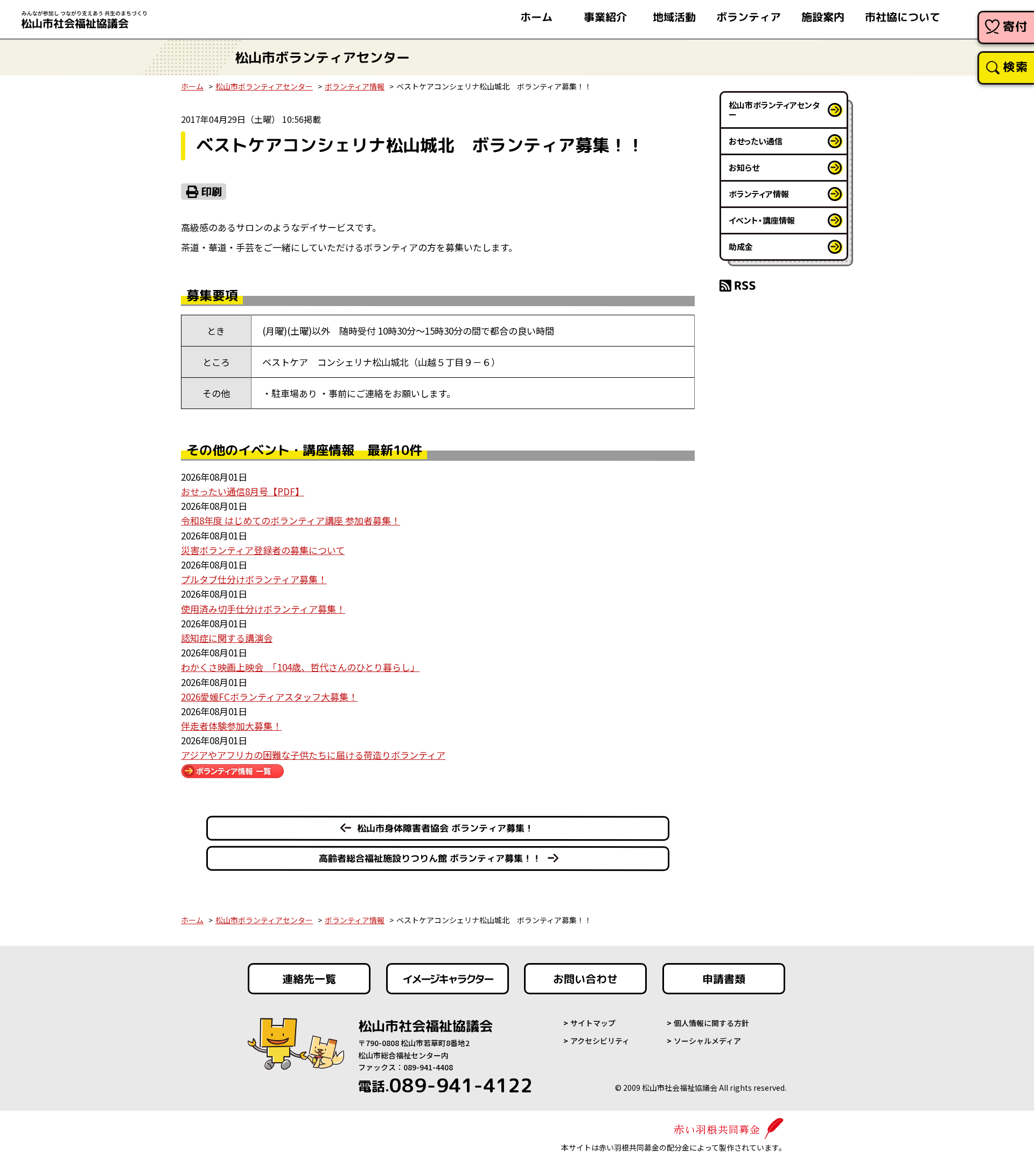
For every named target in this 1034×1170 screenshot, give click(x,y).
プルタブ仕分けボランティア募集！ (254, 579)
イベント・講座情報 (762, 220)
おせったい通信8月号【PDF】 (242, 491)
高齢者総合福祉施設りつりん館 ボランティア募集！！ (430, 858)
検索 (1015, 66)
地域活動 (674, 16)
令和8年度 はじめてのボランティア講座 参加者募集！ (290, 520)
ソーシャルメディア (707, 1040)
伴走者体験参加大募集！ (231, 725)
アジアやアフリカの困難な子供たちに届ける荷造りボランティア (313, 754)
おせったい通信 (756, 141)
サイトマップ (593, 1022)
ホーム (536, 16)
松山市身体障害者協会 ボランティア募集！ (445, 828)
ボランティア (748, 16)
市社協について (902, 16)
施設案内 (822, 16)
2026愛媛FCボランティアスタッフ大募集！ (269, 696)
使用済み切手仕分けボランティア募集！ (263, 608)
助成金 (741, 246)
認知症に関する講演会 (227, 638)
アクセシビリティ (600, 1040)
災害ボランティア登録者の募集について (263, 550)
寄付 (1015, 26)
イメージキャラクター (447, 978)
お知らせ (744, 167)
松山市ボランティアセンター (264, 86)
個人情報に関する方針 (711, 1022)
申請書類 (723, 978)
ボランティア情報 (355, 86)
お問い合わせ (585, 978)
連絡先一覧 (309, 978)
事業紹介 (605, 16)
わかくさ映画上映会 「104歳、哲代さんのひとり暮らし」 (300, 667)
